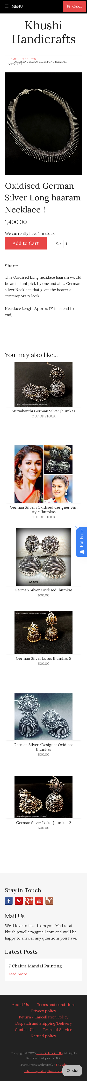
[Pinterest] (19, 901)
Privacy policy (43, 1011)
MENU (17, 6)
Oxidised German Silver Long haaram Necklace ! (37, 63)
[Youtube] (39, 901)
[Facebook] (9, 901)
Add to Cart (26, 243)
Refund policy (43, 1036)
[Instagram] (49, 901)
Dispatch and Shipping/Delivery (43, 1023)
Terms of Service (57, 1030)
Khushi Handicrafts (44, 32)
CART (77, 6)
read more (18, 974)
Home (12, 59)
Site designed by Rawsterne (43, 1071)
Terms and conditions (56, 1005)
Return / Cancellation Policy (43, 1017)
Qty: (59, 243)
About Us (20, 1005)
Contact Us (24, 1030)
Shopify (61, 1064)
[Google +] (29, 901)
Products (29, 59)
